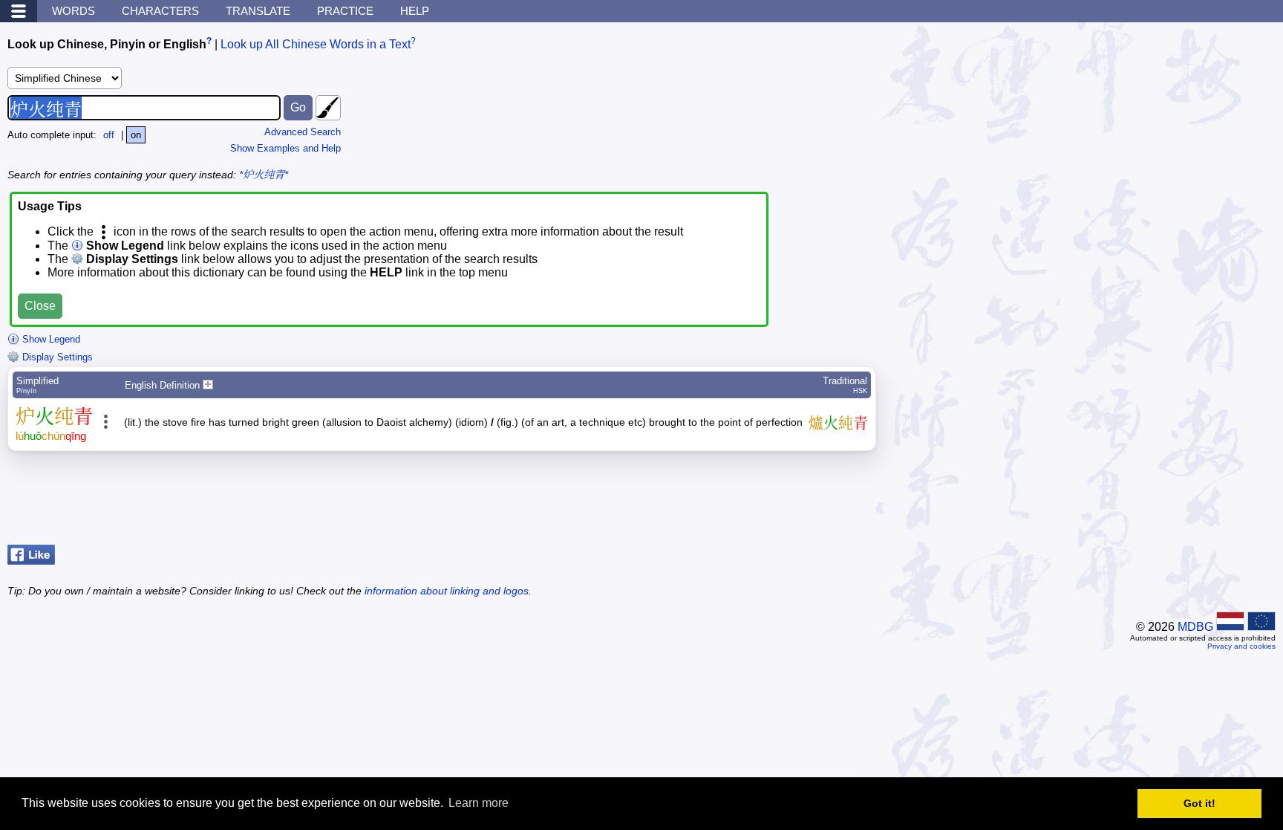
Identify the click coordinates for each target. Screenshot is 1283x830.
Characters (160, 10)
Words (73, 10)
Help (414, 10)
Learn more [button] (478, 803)
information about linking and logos (447, 591)
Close (40, 305)
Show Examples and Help (285, 148)
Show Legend (49, 339)
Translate (258, 10)
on (136, 134)
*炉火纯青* (263, 175)
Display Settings (56, 357)
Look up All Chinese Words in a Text (316, 44)
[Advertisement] (1157, 501)
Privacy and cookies (1241, 646)
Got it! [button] (1199, 803)
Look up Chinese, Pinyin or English (106, 44)
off (108, 134)
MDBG (1195, 626)
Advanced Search (302, 131)
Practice (345, 10)
